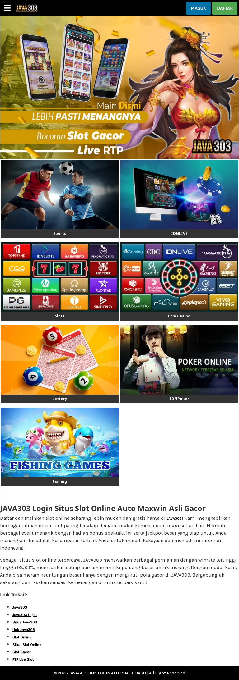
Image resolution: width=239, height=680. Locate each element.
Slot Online (21, 637)
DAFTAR (225, 8)
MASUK (198, 8)
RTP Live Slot (23, 659)
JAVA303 (174, 518)
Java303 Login (24, 615)
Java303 (19, 607)
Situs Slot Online (26, 644)
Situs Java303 (24, 622)
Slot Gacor (21, 652)
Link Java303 (23, 630)
